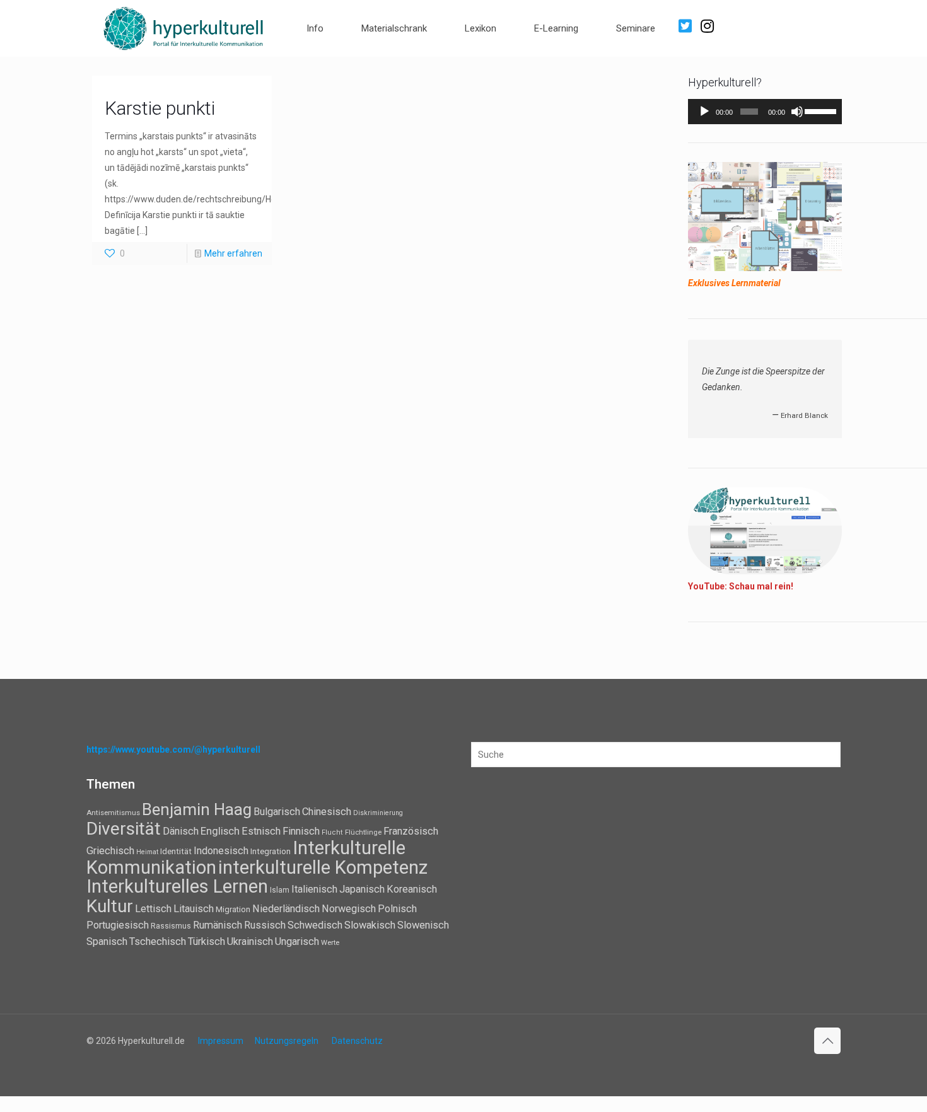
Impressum (220, 1041)
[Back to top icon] (827, 1041)
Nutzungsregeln (286, 1041)
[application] (765, 111)
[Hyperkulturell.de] (184, 27)
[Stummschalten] (797, 111)
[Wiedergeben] (704, 111)
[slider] (820, 110)
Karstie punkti (160, 108)
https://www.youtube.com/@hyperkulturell (173, 749)
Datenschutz (357, 1041)
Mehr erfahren (233, 253)
